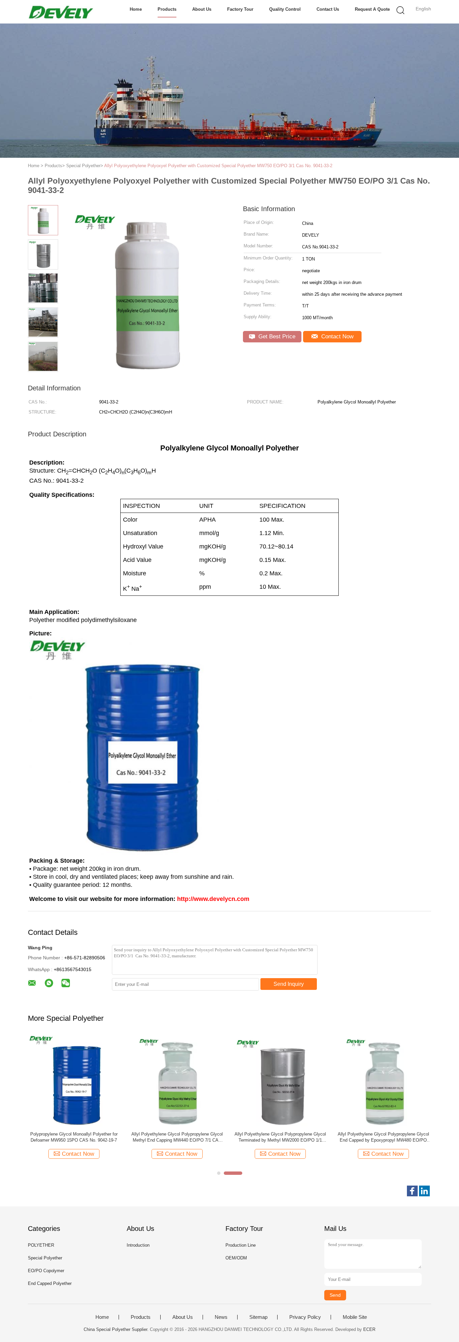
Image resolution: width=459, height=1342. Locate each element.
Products (167, 9)
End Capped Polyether (50, 1283)
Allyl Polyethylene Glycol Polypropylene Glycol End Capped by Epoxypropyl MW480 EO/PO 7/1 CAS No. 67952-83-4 (383, 1137)
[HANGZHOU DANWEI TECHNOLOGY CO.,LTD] (60, 12)
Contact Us (328, 9)
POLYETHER (41, 1245)
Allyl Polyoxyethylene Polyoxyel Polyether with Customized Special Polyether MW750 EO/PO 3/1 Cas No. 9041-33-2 (218, 165)
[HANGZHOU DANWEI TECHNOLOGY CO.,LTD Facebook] (412, 1191)
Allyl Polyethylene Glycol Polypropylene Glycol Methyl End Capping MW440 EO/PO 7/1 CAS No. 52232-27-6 (177, 1137)
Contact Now (336, 336)
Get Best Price (276, 336)
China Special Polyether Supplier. (117, 1329)
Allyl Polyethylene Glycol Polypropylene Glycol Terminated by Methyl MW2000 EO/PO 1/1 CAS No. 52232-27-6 (280, 1137)
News (221, 1317)
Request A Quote (372, 9)
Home (136, 9)
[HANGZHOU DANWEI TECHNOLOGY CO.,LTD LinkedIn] (424, 1191)
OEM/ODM (236, 1257)
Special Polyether (45, 1257)
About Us (201, 9)
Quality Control (285, 9)
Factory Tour (240, 9)
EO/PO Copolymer (46, 1270)
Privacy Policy (305, 1317)
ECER (369, 1329)
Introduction (138, 1245)
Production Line (240, 1245)
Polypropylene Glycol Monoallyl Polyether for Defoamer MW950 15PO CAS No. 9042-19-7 (74, 1137)
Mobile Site (355, 1317)
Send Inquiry (289, 984)
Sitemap (258, 1317)
